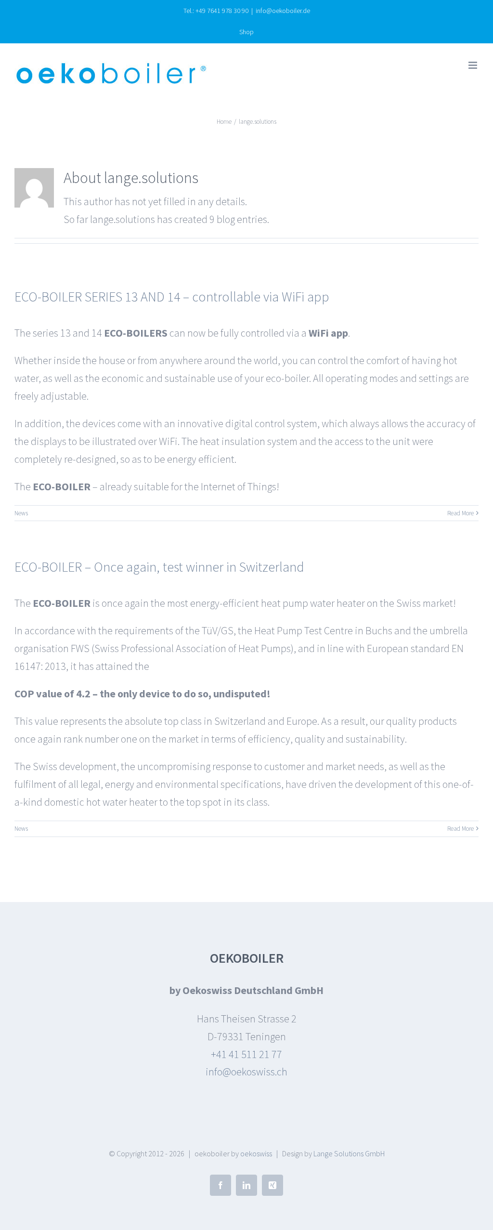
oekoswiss (256, 1153)
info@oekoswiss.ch (246, 1071)
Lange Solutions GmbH (349, 1153)
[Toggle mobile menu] (473, 65)
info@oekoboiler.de (283, 10)
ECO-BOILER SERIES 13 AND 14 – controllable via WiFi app (171, 296)
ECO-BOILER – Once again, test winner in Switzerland (159, 567)
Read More (460, 513)
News (21, 513)
